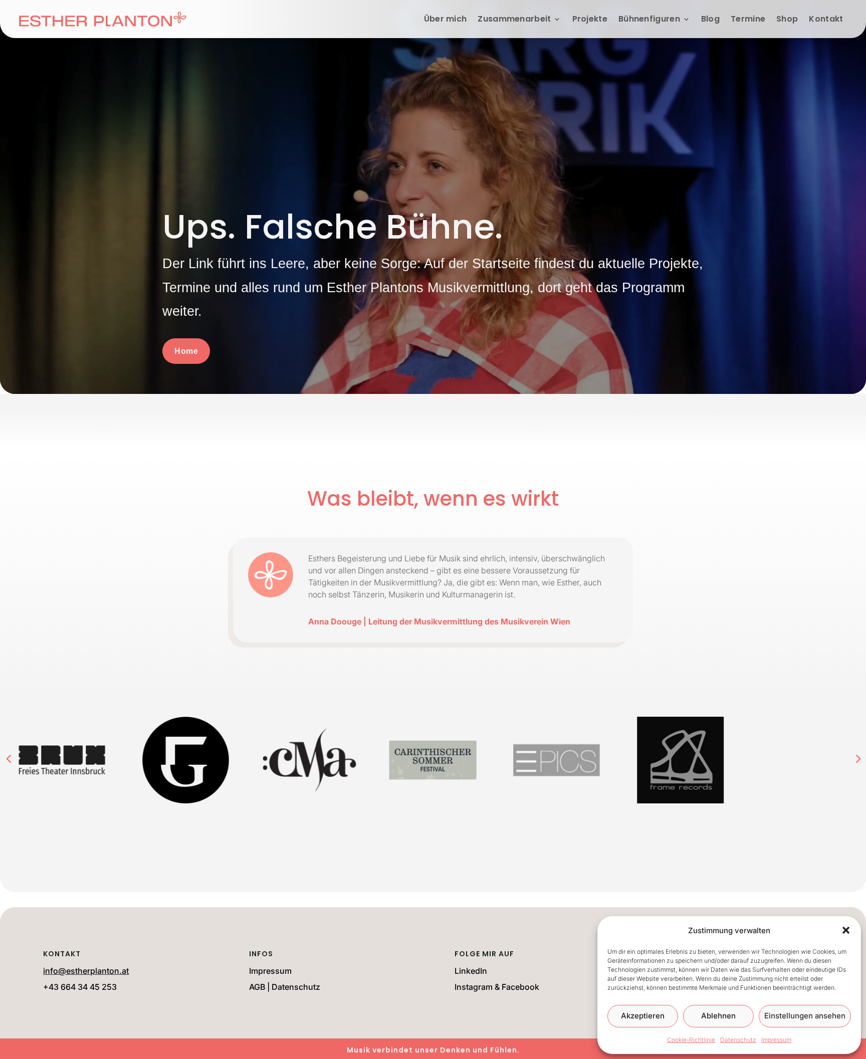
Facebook (520, 987)
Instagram (474, 987)
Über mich (445, 19)
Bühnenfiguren (649, 19)
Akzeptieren (643, 1015)
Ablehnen (718, 1015)
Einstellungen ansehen (804, 1015)
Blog (710, 19)
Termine (748, 19)
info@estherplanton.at (86, 971)
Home (186, 351)
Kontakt (826, 19)
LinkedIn (471, 971)
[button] (846, 930)
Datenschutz (738, 1039)
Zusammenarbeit (514, 19)
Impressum (776, 1039)
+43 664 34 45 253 (80, 987)
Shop (787, 19)
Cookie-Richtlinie (691, 1039)
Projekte (589, 19)
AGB (257, 987)
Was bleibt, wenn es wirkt (433, 501)
